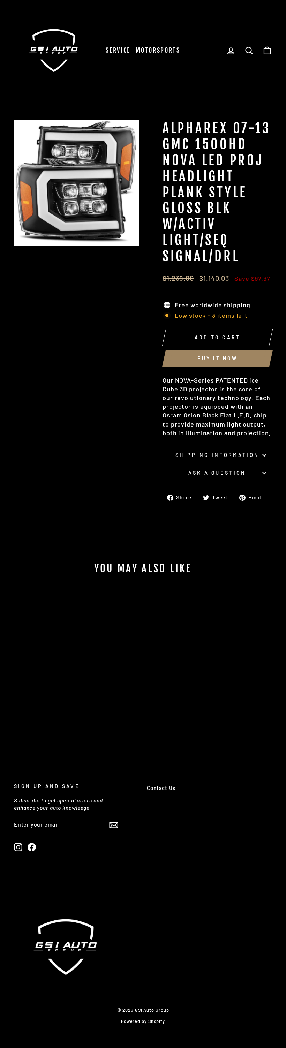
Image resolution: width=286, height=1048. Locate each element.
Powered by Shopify (143, 1021)
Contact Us (161, 788)
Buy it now (217, 358)
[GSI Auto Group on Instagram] (18, 847)
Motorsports (158, 50)
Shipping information (217, 455)
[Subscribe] (113, 824)
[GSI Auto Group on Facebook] (32, 847)
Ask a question (217, 473)
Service (118, 50)
